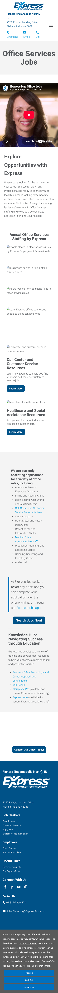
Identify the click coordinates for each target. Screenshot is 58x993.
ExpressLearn (20, 697)
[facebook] (5, 887)
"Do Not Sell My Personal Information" (29, 965)
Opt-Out (29, 980)
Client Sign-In (9, 848)
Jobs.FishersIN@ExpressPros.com (25, 911)
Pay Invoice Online (12, 852)
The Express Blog (11, 871)
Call (38, 36)
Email (26, 36)
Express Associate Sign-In (15, 833)
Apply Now (8, 829)
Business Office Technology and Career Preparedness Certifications (31, 676)
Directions (12, 36)
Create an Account (12, 825)
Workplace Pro (21, 689)
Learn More (16, 388)
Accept (29, 972)
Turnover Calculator (12, 867)
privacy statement (28, 943)
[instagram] (25, 887)
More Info (29, 987)
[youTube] (19, 887)
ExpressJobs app (28, 608)
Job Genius (19, 684)
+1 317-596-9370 (16, 902)
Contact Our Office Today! (29, 749)
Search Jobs (9, 821)
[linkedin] (12, 887)
